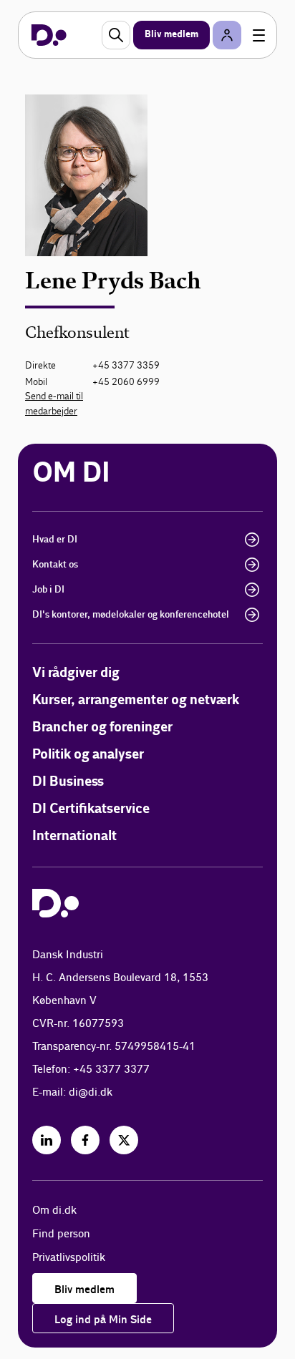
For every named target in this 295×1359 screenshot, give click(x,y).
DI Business (68, 782)
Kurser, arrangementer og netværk (135, 700)
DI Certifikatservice (91, 809)
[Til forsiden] (49, 35)
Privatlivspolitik (68, 1258)
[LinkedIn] (46, 1140)
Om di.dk (54, 1210)
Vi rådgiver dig (76, 673)
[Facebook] (85, 1140)
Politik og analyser (88, 755)
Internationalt (74, 836)
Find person (61, 1234)
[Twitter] (124, 1140)
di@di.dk (90, 1092)
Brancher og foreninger (102, 727)
